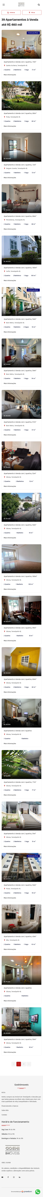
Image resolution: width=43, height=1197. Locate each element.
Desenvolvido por (16, 1191)
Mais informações (10, 75)
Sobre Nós (5, 1110)
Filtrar (33, 12)
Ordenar (12, 12)
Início (3, 1092)
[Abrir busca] (39, 5)
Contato (4, 1115)
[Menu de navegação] (4, 4)
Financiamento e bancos (10, 1106)
